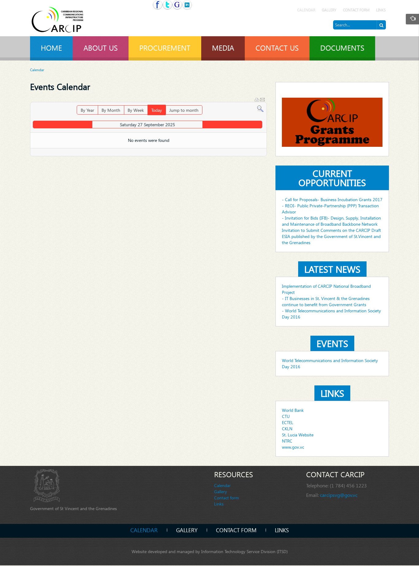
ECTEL (287, 422)
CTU (286, 416)
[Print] (257, 99)
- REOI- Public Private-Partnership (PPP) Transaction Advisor (330, 209)
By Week (136, 110)
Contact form (356, 10)
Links (381, 10)
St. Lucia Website (297, 435)
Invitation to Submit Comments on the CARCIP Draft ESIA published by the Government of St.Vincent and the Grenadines (331, 236)
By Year (87, 110)
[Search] (260, 108)
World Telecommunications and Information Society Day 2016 (330, 363)
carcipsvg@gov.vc (338, 495)
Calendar (306, 10)
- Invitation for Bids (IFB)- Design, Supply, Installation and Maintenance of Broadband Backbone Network (331, 221)
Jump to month (183, 110)
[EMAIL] (262, 99)
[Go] (381, 24)
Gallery (329, 10)
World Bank (293, 410)
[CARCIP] (60, 21)
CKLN (287, 428)
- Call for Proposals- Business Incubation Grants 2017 (332, 199)
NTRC (287, 441)
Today (156, 110)
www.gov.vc (293, 447)
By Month (111, 110)
